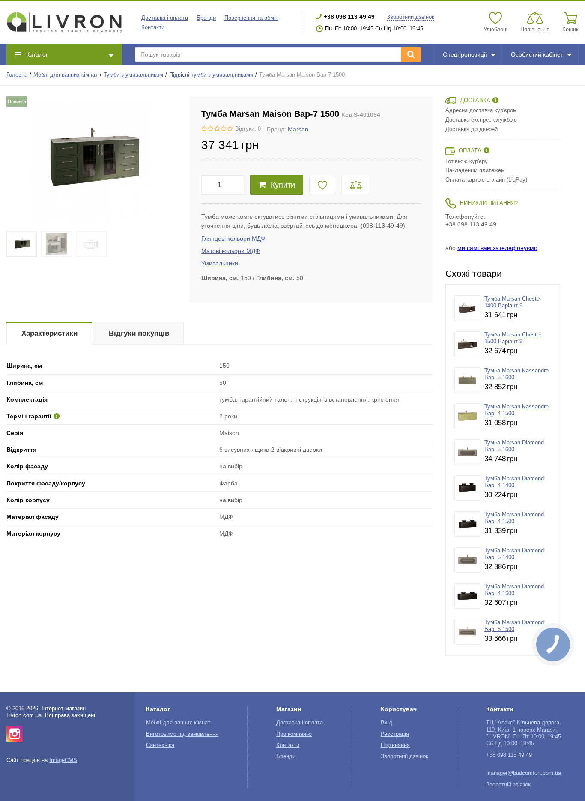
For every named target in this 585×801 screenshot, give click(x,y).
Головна (16, 75)
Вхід (386, 723)
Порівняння (395, 745)
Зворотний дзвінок (410, 17)
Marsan (298, 129)
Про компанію (294, 734)
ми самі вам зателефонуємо (497, 247)
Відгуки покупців (139, 333)
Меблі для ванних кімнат (65, 75)
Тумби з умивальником (133, 75)
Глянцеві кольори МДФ (233, 238)
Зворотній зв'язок (508, 785)
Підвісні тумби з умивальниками (211, 75)
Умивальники (219, 263)
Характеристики (49, 333)
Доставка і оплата (164, 18)
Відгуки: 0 (248, 129)
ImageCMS (63, 760)
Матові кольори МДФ (230, 250)
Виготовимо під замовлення (182, 734)
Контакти (152, 27)
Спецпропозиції (465, 54)
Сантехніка (160, 745)
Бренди (206, 18)
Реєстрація (395, 734)
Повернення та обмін (251, 18)
